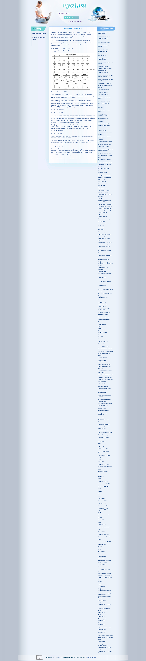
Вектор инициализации (104, 136)
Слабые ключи (102, 408)
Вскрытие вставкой (103, 168)
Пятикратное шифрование (105, 635)
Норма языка (101, 300)
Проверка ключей (103, 72)
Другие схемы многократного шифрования (102, 631)
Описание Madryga (103, 464)
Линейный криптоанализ (105, 432)
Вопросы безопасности (104, 144)
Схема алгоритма (103, 386)
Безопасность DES (103, 405)
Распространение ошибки (105, 141)
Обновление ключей (103, 89)
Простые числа (102, 324)
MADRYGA (101, 461)
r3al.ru (60, 657)
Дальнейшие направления (105, 435)
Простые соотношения (104, 567)
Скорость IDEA (102, 503)
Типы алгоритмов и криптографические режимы (103, 119)
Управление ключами (104, 36)
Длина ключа (101, 417)
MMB (99, 512)
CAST (99, 529)
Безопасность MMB (103, 514)
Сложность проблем (103, 317)
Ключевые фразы (102, 51)
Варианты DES (102, 441)
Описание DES (102, 383)
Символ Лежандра (103, 341)
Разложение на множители (105, 351)
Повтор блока (102, 130)
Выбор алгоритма (103, 231)
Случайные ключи (103, 49)
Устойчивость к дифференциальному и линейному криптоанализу (105, 573)
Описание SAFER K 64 (104, 541)
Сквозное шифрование (104, 253)
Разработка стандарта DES (105, 374)
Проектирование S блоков (105, 422)
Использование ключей (104, 83)
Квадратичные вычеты (104, 339)
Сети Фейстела (102, 564)
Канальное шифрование (104, 250)
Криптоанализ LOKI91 (104, 483)
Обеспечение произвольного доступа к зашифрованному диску (105, 242)
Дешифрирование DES (104, 399)
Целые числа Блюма (103, 346)
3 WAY (100, 546)
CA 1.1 (100, 517)
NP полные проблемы (104, 319)
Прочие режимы (102, 216)
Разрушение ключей (103, 103)
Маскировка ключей (103, 259)
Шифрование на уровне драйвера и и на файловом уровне (105, 263)
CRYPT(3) (101, 446)
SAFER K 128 (102, 544)
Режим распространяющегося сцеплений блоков (104, 200)
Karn (99, 584)
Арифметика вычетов (104, 322)
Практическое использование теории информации (104, 308)
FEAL (99, 469)
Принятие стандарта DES (105, 377)
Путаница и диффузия (104, 312)
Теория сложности (103, 314)
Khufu (99, 488)
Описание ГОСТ (102, 524)
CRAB (100, 549)
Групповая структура (104, 569)
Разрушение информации (105, 293)
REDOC (100, 474)
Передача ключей (103, 66)
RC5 (99, 554)
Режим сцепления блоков (105, 204)
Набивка (100, 127)
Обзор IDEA (101, 498)
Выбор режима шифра (104, 218)
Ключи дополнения (103, 410)
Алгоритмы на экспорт (104, 234)
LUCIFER (100, 459)
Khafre (100, 491)
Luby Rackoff (101, 586)
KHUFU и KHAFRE (103, 486)
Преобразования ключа (104, 388)
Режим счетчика (102, 188)
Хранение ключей (103, 92)
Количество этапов (103, 419)
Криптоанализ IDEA (103, 506)
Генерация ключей (103, 38)
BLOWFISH (101, 532)
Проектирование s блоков (105, 577)
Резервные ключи (103, 94)
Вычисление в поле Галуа (105, 348)
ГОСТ (99, 522)
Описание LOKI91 (103, 481)
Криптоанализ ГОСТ (104, 527)
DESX (99, 444)
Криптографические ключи (39, 38)
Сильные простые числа (104, 364)
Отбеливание (101, 641)
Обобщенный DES (103, 448)
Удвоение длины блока (104, 627)
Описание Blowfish (103, 534)
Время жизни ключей (104, 101)
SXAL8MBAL (102, 551)
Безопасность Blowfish (104, 536)
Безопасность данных (39, 33)
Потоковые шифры (103, 146)
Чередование (101, 221)
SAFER (100, 539)
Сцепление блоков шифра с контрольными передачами (105, 212)
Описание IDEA (102, 501)
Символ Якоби (102, 344)
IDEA (99, 496)
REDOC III (101, 476)
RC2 (99, 493)
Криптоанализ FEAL (103, 471)
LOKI (99, 479)
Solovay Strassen (102, 357)
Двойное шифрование (104, 608)
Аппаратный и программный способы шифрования (104, 273)
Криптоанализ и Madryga (105, 466)
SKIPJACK (101, 519)
